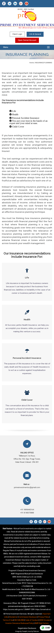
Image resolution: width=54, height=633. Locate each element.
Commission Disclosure (28, 617)
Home (31, 63)
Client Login (17, 34)
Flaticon (36, 631)
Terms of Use (8, 620)
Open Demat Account (27, 40)
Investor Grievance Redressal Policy (20, 623)
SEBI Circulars (45, 620)
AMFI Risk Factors (42, 623)
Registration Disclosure (27, 628)
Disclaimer (13, 617)
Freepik (24, 631)
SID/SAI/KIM (19, 620)
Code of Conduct (31, 620)
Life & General (35, 34)
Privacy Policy (43, 617)
